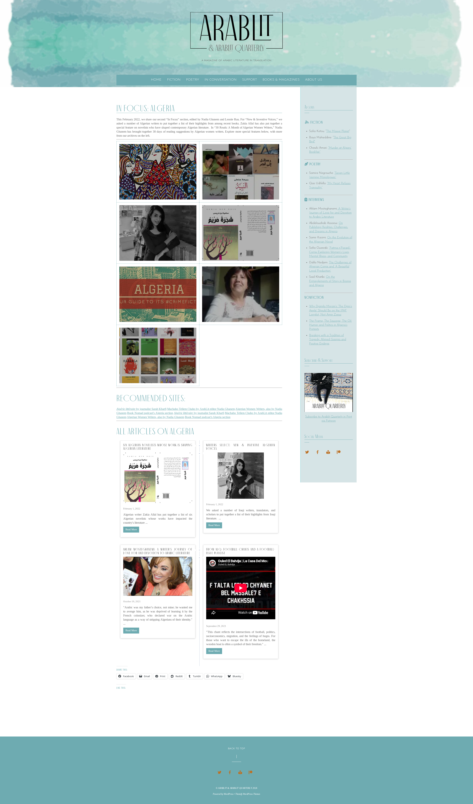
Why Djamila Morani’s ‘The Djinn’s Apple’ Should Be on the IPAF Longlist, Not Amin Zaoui (330, 310)
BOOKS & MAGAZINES (281, 80)
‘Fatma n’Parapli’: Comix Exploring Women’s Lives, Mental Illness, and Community (330, 252)
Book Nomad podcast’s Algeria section (150, 413)
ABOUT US (313, 80)
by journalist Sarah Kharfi (141, 409)
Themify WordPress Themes (247, 794)
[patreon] (338, 451)
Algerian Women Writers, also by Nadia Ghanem (155, 417)
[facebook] (317, 451)
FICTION (174, 80)
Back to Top (236, 748)
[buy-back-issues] (328, 451)
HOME (156, 80)
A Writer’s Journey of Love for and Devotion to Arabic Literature (330, 213)
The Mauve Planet (337, 131)
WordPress (229, 794)
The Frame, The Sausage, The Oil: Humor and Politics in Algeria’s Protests (330, 325)
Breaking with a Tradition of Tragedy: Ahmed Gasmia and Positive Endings (327, 339)
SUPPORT (249, 80)
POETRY (192, 80)
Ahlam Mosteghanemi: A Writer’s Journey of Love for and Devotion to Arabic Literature (157, 551)
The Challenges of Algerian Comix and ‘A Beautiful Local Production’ (330, 266)
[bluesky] (307, 451)
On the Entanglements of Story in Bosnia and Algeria (330, 281)
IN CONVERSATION (220, 80)
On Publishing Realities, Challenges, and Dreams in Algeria (328, 227)
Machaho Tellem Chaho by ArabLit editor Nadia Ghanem (201, 409)
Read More (131, 529)
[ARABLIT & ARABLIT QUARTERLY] (236, 48)
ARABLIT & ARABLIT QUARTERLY (235, 788)
